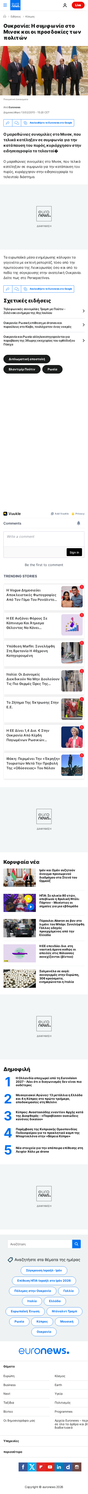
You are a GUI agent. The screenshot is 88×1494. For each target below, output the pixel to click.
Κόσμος (30, 16)
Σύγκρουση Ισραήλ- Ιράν (44, 1270)
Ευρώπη (9, 1376)
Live (78, 5)
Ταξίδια (8, 1402)
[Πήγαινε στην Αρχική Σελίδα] (15, 5)
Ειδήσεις (16, 16)
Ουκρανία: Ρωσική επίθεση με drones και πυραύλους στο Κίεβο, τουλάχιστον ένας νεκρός (37, 324)
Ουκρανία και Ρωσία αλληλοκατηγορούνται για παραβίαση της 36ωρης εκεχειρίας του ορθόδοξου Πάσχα (39, 340)
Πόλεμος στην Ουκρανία (32, 1291)
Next (6, 1394)
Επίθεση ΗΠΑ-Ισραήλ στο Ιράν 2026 (44, 1281)
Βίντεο (8, 1411)
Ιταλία (32, 1301)
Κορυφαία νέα (21, 862)
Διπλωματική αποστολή (27, 359)
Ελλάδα (55, 1301)
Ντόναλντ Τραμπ (64, 1311)
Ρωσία (52, 369)
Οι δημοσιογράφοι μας (19, 1420)
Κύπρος (42, 1321)
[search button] (76, 1244)
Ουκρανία (44, 1332)
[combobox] (44, 1244)
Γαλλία (68, 1291)
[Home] (4, 16)
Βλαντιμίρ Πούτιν (22, 369)
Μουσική (66, 1321)
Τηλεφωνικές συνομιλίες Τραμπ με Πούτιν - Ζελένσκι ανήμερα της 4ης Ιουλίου (34, 311)
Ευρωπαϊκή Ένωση (25, 1311)
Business (9, 1385)
